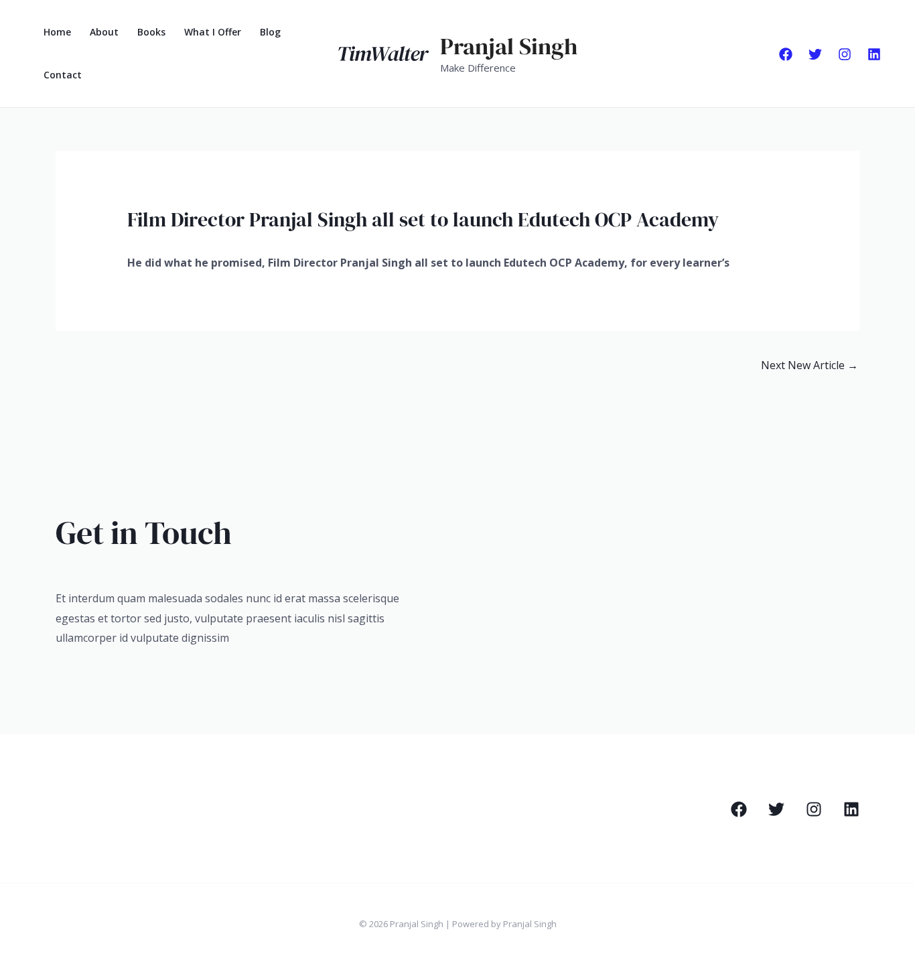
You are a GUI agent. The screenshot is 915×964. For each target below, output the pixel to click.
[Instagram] (844, 54)
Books (151, 31)
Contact (63, 74)
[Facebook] (785, 54)
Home (57, 31)
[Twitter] (815, 54)
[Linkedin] (874, 54)
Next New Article (809, 365)
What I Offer (212, 31)
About (104, 31)
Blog (270, 31)
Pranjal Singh (508, 46)
